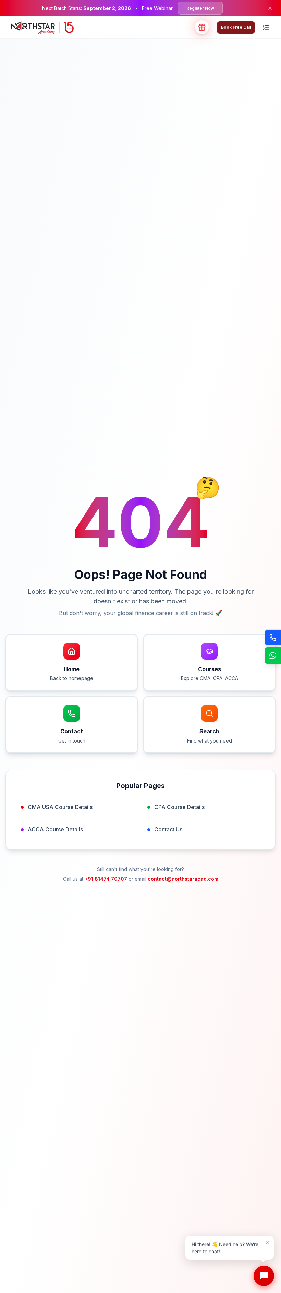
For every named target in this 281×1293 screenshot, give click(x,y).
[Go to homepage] (42, 27)
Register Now (200, 8)
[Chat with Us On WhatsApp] (273, 655)
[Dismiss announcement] (270, 8)
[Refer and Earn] (202, 27)
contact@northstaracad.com (183, 879)
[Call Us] (273, 637)
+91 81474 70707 (106, 879)
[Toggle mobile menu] (266, 27)
